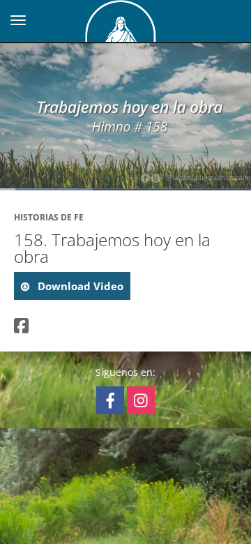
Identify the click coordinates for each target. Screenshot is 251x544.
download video (79, 286)
